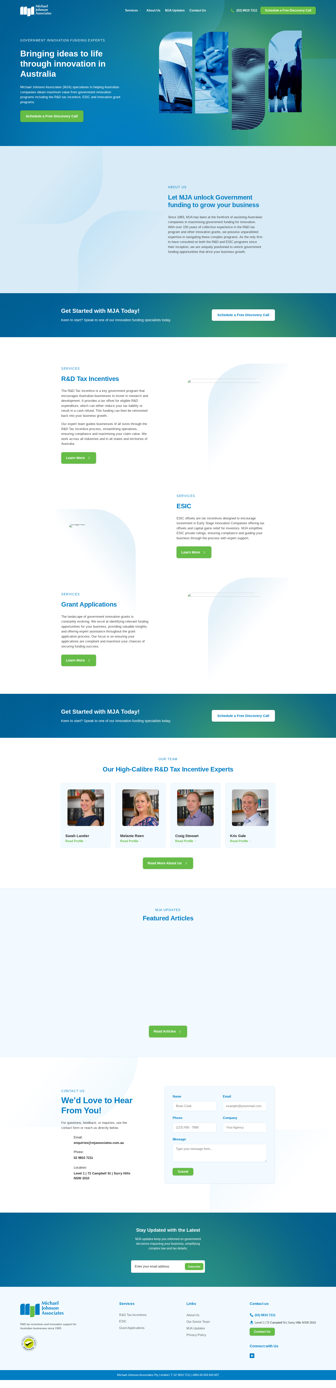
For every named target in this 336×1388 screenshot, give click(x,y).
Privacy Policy (196, 1335)
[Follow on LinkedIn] (252, 1355)
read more (74, 1006)
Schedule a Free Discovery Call (288, 10)
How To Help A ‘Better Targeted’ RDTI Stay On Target (163, 957)
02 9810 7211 (83, 1158)
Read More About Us (165, 863)
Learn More (75, 458)
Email (227, 1096)
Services (131, 10)
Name (177, 1096)
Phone (177, 1118)
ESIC (123, 1321)
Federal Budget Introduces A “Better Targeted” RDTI (241, 955)
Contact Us (197, 10)
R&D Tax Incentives (132, 1315)
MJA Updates (175, 10)
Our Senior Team (198, 1321)
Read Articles (165, 1031)
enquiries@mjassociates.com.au (99, 1143)
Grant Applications (131, 1328)
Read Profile (74, 841)
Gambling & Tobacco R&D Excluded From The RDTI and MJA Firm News (92, 957)
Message (179, 1139)
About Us (153, 10)
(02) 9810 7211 (246, 10)
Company (230, 1118)
